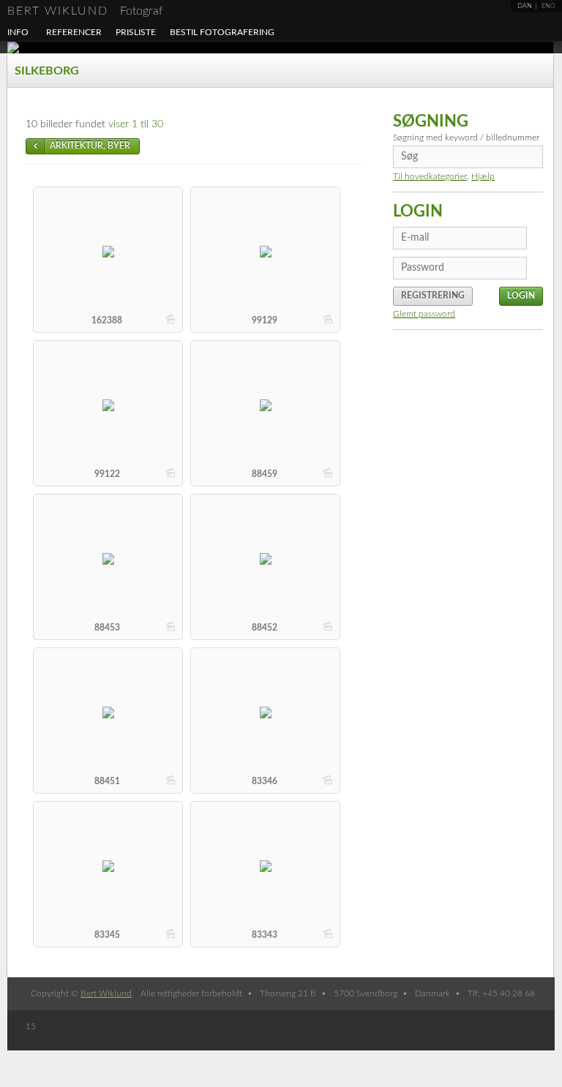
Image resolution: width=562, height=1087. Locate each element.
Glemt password (424, 313)
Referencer (74, 32)
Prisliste (136, 32)
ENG (548, 6)
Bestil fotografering (222, 32)
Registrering (433, 295)
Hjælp (483, 176)
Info (18, 32)
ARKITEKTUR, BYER (90, 145)
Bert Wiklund (84, 11)
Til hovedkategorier (430, 176)
